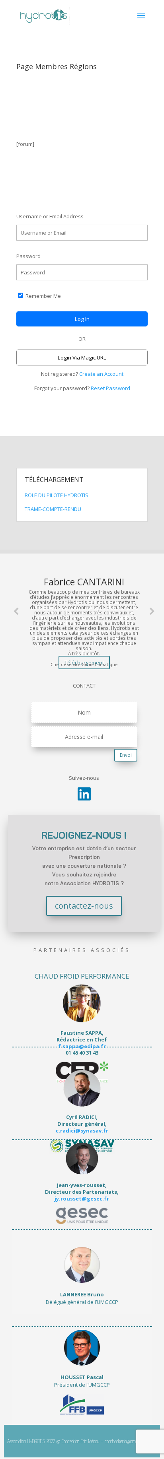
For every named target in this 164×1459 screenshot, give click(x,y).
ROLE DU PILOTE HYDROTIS (57, 495)
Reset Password (110, 388)
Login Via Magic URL (82, 357)
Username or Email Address (50, 216)
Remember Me (42, 295)
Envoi (126, 755)
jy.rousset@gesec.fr (82, 1198)
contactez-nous (84, 905)
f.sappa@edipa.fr (82, 1046)
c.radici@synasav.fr (82, 1130)
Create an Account (101, 373)
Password (28, 256)
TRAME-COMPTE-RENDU (53, 509)
